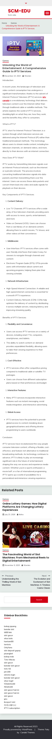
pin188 (7, 671)
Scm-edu (19, 11)
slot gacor (8, 635)
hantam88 (9, 641)
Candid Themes (27, 732)
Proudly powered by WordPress (18, 729)
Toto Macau (9, 659)
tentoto (7, 644)
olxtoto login (9, 674)
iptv (5, 699)
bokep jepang (10, 626)
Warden (27, 76)
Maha (21, 514)
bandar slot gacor (12, 665)
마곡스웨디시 (10, 705)
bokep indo (9, 656)
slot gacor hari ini (11, 690)
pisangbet (8, 653)
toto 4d (7, 668)
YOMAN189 (9, 684)
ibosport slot (9, 702)
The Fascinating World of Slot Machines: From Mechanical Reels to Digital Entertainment (26, 557)
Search (39, 600)
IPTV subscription (12, 708)
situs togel (8, 681)
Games (6, 60)
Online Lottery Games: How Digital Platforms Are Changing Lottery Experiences (24, 507)
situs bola (8, 638)
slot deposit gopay (12, 650)
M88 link (8, 632)
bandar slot (9, 629)
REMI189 (8, 687)
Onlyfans (8, 647)
